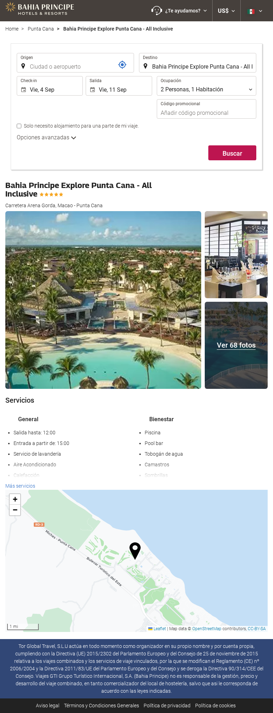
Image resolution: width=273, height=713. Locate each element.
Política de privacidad (167, 705)
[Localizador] (122, 64)
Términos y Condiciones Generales (101, 705)
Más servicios (20, 486)
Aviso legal (47, 705)
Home (11, 29)
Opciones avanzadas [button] (44, 137)
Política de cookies (215, 705)
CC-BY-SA (257, 628)
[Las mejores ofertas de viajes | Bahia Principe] (39, 10)
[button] (179, 10)
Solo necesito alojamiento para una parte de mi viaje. (81, 126)
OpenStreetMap (206, 628)
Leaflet (159, 628)
